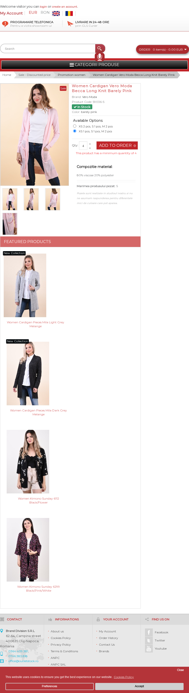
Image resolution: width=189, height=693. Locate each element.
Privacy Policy (61, 644)
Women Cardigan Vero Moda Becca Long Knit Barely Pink (134, 75)
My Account (11, 13)
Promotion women (71, 75)
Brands (104, 651)
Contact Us (107, 644)
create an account (64, 6)
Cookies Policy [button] (124, 677)
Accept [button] (139, 686)
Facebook (161, 632)
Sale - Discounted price (34, 75)
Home (6, 75)
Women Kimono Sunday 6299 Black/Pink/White (38, 588)
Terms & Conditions (64, 651)
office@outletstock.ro (23, 661)
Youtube (161, 648)
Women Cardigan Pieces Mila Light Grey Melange (35, 324)
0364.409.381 (18, 651)
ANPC (55, 658)
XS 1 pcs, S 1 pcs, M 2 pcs (95, 131)
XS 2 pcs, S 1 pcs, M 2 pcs (96, 126)
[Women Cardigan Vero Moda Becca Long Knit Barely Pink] (12, 224)
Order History (108, 638)
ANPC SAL (58, 664)
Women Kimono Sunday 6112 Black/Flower (38, 500)
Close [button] (180, 670)
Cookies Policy (61, 638)
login (43, 6)
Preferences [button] (49, 686)
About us (57, 631)
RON (45, 12)
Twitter (160, 640)
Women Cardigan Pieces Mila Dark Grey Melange (38, 412)
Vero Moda (89, 97)
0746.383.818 (18, 656)
